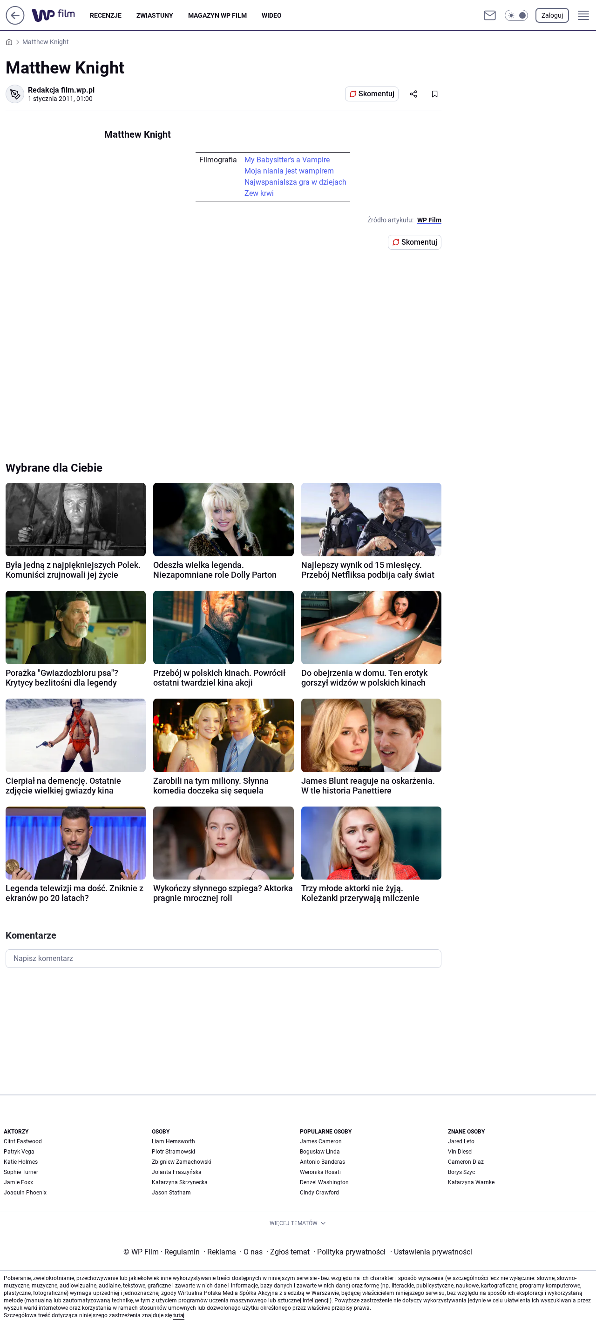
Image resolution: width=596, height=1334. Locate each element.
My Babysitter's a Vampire (287, 159)
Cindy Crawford (319, 1192)
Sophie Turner (21, 1172)
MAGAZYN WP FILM (217, 15)
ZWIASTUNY (154, 15)
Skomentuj (376, 93)
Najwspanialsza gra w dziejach (295, 182)
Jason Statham (171, 1192)
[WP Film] (61, 15)
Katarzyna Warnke (471, 1182)
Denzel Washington (324, 1182)
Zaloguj (552, 15)
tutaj (178, 1315)
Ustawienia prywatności (431, 1251)
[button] (516, 15)
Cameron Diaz (466, 1162)
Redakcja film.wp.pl (61, 90)
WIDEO (272, 15)
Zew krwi (259, 193)
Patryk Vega (19, 1151)
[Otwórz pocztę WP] (489, 15)
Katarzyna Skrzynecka (180, 1182)
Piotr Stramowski (173, 1151)
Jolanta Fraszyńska (177, 1172)
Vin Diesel (460, 1151)
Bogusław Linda (320, 1151)
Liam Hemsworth (173, 1141)
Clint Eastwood (23, 1141)
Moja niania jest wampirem (289, 171)
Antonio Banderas (322, 1162)
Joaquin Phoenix (25, 1192)
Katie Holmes (21, 1162)
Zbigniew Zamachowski (181, 1162)
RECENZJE (106, 15)
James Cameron (321, 1141)
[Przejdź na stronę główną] (15, 22)
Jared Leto (461, 1141)
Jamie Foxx (18, 1182)
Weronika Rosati (320, 1172)
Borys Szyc (461, 1172)
